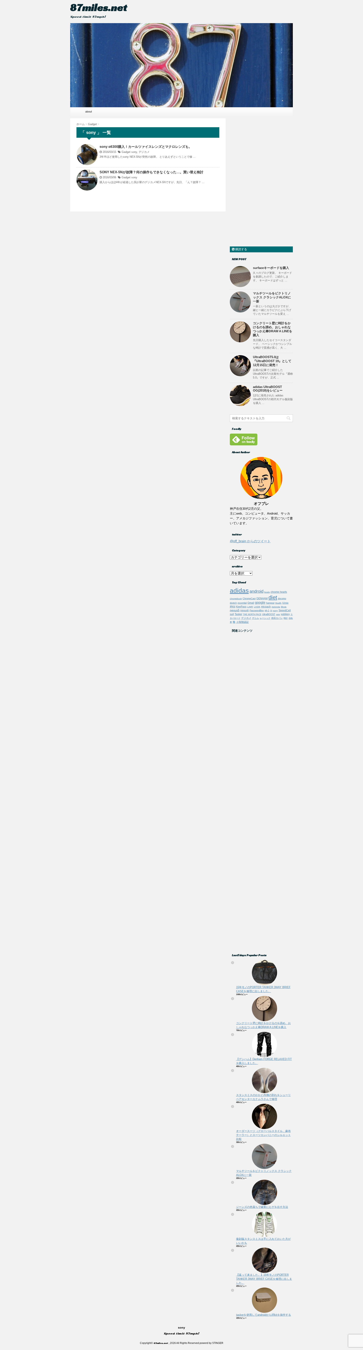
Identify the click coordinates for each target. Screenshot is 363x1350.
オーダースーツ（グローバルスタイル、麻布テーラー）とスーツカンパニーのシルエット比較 (263, 1135)
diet (272, 597)
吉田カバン (277, 618)
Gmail (250, 602)
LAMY (250, 607)
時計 (286, 618)
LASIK (257, 607)
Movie (284, 607)
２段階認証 (242, 622)
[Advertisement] (261, 181)
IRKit (232, 606)
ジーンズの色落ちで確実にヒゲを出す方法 (262, 1206)
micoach (266, 606)
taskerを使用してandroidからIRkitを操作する (263, 1314)
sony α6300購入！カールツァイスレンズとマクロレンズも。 (146, 146)
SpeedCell (285, 610)
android (256, 591)
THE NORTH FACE (252, 614)
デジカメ (144, 152)
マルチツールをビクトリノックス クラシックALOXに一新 (272, 297)
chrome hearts (279, 591)
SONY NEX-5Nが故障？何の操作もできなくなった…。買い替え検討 (151, 172)
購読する (240, 249)
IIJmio (285, 603)
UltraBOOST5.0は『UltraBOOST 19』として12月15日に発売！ (272, 361)
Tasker (238, 614)
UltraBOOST (268, 614)
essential (242, 603)
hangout (270, 603)
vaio (278, 614)
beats (267, 592)
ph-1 (267, 610)
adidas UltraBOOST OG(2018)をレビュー (268, 388)
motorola (276, 607)
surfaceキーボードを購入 (271, 268)
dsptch (233, 603)
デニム (255, 618)
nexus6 (244, 610)
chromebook (236, 598)
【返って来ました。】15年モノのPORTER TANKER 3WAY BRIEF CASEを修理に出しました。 (264, 1278)
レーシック (265, 618)
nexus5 (234, 610)
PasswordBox (257, 610)
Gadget (126, 152)
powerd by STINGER (211, 1343)
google (260, 602)
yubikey (285, 614)
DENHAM (262, 598)
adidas (239, 590)
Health (278, 603)
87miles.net (98, 7)
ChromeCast (249, 598)
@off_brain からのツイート (250, 541)
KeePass (241, 606)
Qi (271, 610)
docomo (282, 598)
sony (134, 152)
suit (232, 614)
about (88, 111)
